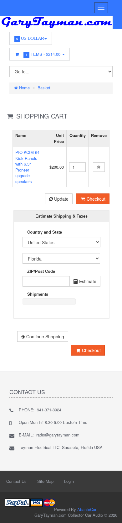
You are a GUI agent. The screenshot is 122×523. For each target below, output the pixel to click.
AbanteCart (87, 509)
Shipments (37, 294)
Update (61, 199)
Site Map (45, 481)
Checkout (95, 199)
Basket (44, 88)
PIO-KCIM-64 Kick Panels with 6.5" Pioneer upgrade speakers (27, 166)
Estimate (87, 281)
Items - (43, 54)
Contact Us (16, 481)
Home (24, 88)
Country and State (44, 232)
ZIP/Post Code (41, 271)
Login (69, 481)
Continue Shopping (44, 336)
